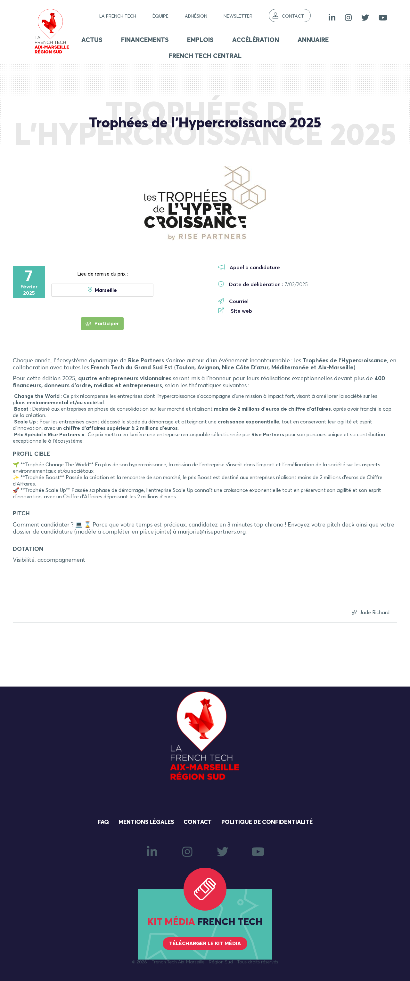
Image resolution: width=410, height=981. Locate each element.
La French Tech (117, 16)
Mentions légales (146, 822)
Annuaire (313, 40)
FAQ (103, 822)
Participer (106, 323)
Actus (91, 40)
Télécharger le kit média (205, 943)
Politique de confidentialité (267, 822)
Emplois (200, 40)
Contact (293, 16)
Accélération (255, 40)
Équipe (160, 16)
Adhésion (196, 16)
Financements (145, 40)
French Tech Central (205, 56)
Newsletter (238, 16)
